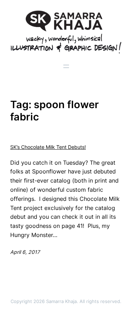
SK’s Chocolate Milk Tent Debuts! (48, 147)
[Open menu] (66, 66)
